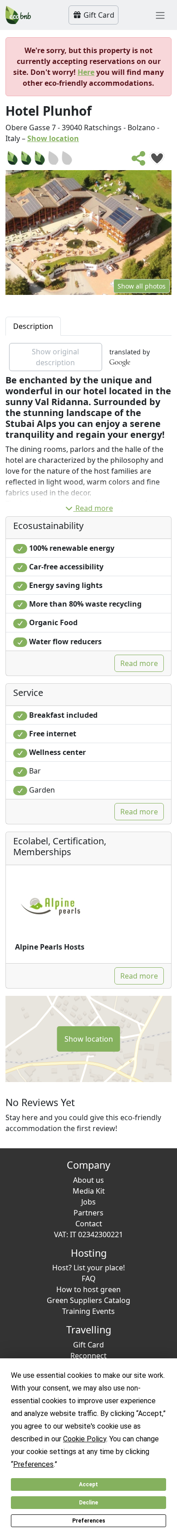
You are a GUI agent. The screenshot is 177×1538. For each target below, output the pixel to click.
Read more (94, 508)
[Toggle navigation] (160, 15)
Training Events (88, 1311)
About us (88, 1180)
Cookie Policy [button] (84, 1439)
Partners (88, 1213)
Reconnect (88, 1356)
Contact (88, 1224)
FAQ (89, 1278)
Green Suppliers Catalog (88, 1300)
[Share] (139, 161)
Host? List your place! (88, 1268)
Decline (88, 1502)
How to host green (88, 1289)
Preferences (88, 1521)
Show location (53, 138)
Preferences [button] (33, 1464)
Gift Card (98, 15)
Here (86, 72)
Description (33, 326)
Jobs (88, 1202)
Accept (88, 1484)
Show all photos (142, 286)
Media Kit (89, 1191)
